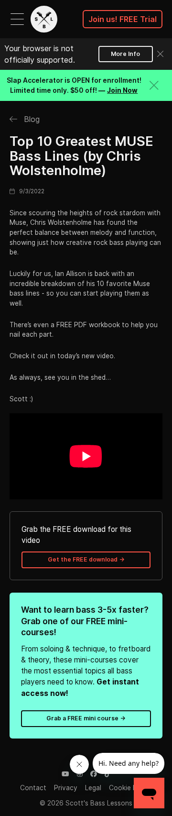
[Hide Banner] (154, 85)
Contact (33, 788)
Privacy (65, 788)
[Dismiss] (160, 54)
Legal (93, 788)
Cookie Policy (130, 788)
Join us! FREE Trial (122, 19)
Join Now (122, 90)
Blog (31, 119)
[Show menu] (17, 19)
